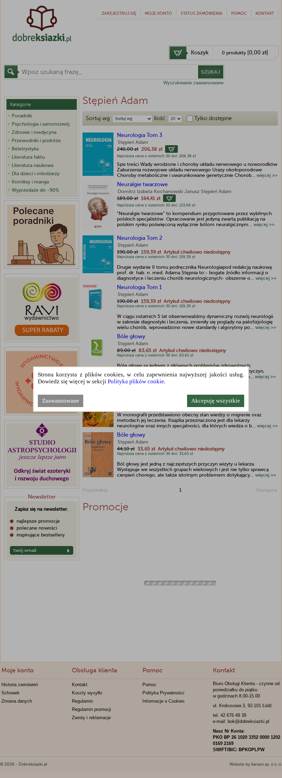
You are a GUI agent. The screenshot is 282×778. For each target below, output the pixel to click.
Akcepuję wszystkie (215, 400)
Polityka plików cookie (136, 381)
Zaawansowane (60, 400)
